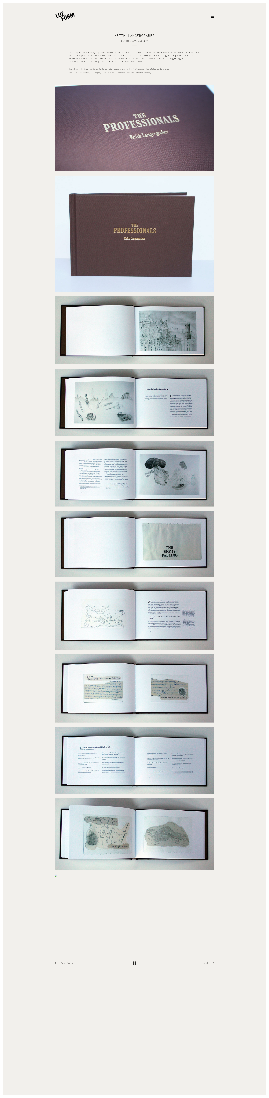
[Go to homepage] (65, 16)
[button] (212, 16)
